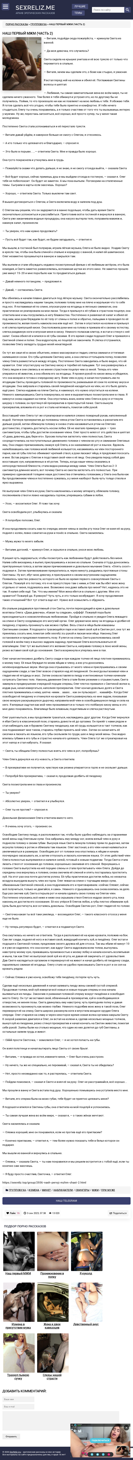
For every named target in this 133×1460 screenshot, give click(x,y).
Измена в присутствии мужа (18, 1325)
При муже (108, 1190)
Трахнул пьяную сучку (18, 1376)
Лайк (15, 1213)
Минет (46, 1190)
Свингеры (83, 1190)
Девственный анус (86, 1324)
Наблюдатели (63, 1190)
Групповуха (38, 24)
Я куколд (86, 1273)
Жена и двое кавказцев (52, 1325)
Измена (34, 1190)
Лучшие (79, 6)
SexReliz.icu (15, 1452)
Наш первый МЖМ (18, 1273)
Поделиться (120, 1213)
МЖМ (95, 1190)
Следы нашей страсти (52, 1376)
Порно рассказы (17, 24)
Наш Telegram (66, 1200)
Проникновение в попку (52, 1275)
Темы (78, 12)
